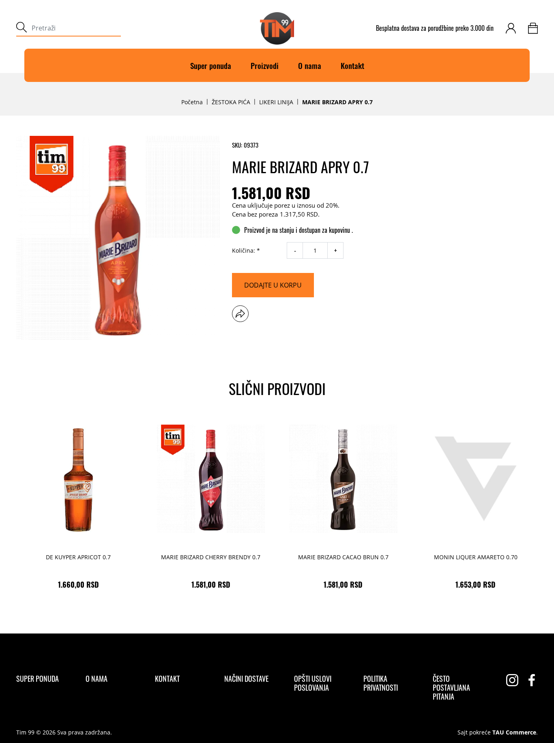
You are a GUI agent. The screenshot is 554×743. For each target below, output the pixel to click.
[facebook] (532, 680)
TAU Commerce (514, 732)
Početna (192, 102)
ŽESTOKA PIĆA (231, 102)
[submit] (21, 28)
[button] (240, 313)
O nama (309, 65)
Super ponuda (210, 65)
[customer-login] (511, 28)
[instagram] (512, 680)
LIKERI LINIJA (276, 102)
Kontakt (352, 65)
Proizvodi (265, 65)
